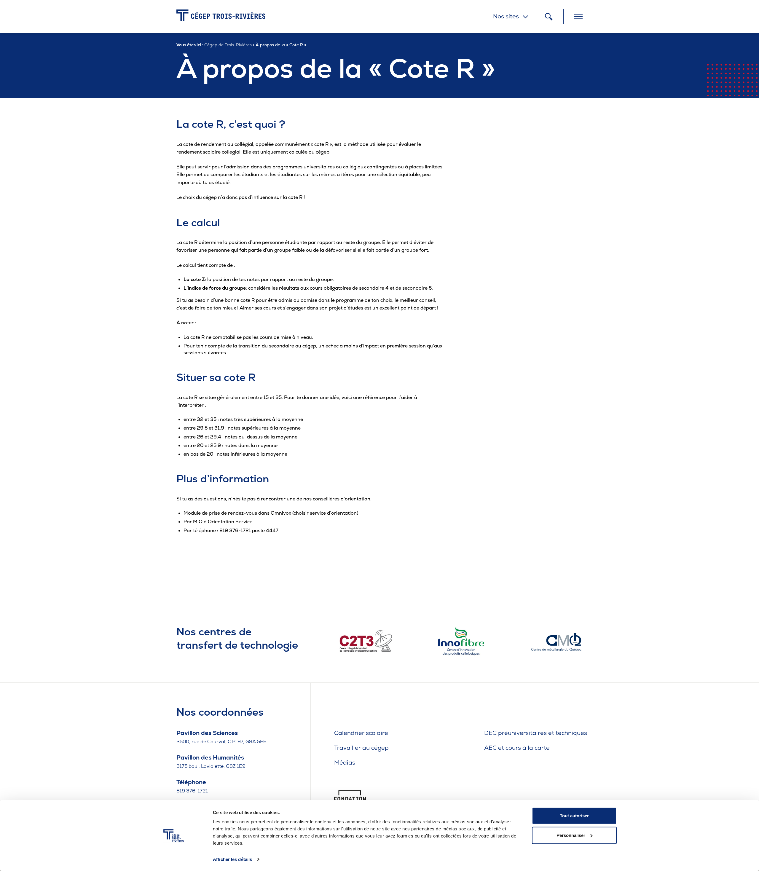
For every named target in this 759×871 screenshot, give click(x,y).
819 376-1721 (192, 791)
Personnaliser (571, 835)
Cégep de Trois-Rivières (228, 44)
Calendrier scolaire (361, 733)
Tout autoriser (574, 815)
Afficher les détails (232, 859)
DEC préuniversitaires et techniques (535, 733)
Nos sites (506, 16)
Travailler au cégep (361, 748)
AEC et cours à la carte (517, 748)
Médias (344, 762)
